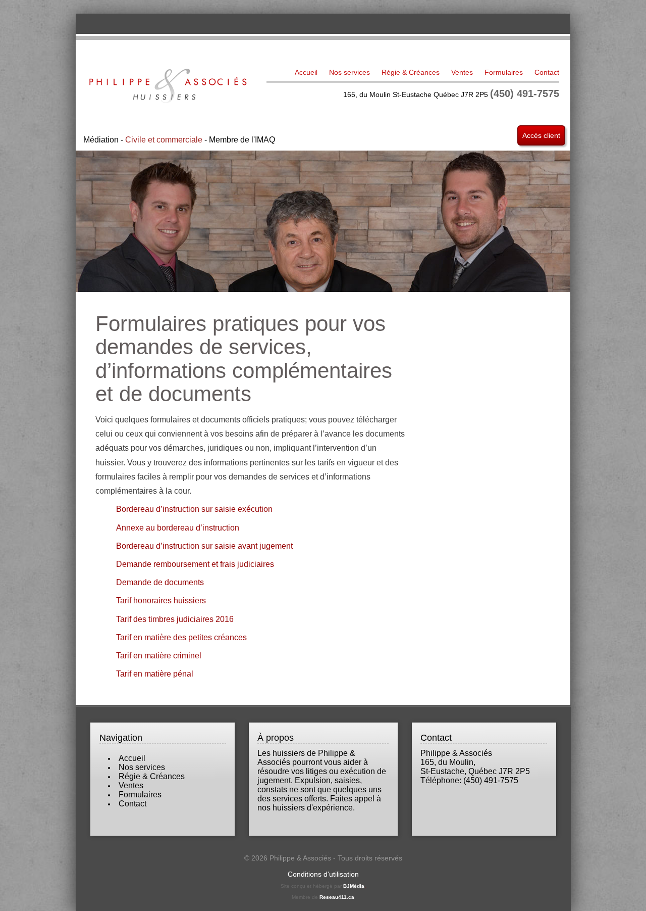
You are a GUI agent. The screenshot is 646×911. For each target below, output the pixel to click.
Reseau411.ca (336, 897)
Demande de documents (160, 582)
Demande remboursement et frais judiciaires (195, 563)
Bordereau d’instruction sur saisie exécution (194, 508)
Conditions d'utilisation (323, 874)
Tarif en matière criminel (158, 655)
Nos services (349, 72)
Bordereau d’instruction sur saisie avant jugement (204, 545)
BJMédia (353, 886)
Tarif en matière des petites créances (181, 637)
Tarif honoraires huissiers (161, 600)
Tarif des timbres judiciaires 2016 (175, 619)
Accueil (306, 72)
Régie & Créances (411, 72)
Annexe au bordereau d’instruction (177, 527)
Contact (546, 72)
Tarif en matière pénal (154, 673)
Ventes (462, 72)
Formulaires (503, 72)
